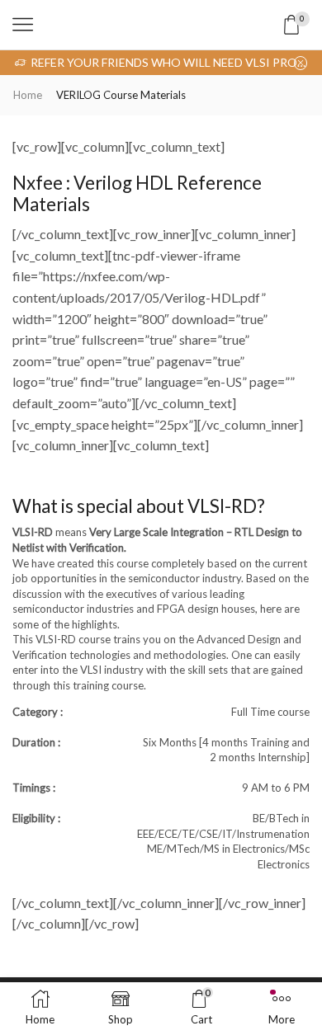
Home (27, 94)
